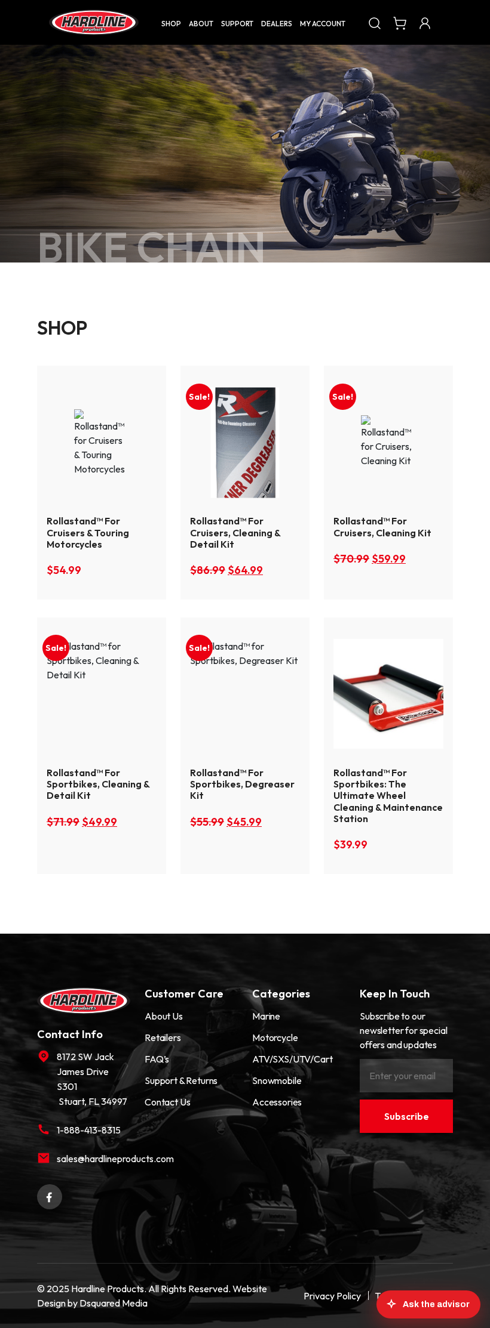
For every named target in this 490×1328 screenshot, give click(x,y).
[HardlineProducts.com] (94, 22)
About (201, 23)
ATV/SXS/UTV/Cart (292, 1059)
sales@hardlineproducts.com (93, 1159)
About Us (164, 1016)
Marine (266, 1016)
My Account (322, 23)
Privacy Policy (332, 1296)
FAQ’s (157, 1059)
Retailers (163, 1037)
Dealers (276, 23)
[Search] (375, 22)
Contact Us (167, 1102)
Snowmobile (276, 1080)
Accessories (277, 1102)
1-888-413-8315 (89, 1130)
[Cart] (400, 22)
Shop (171, 23)
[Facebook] (49, 1196)
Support (237, 23)
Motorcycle (275, 1037)
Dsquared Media (113, 1303)
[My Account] (425, 22)
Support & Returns (181, 1080)
